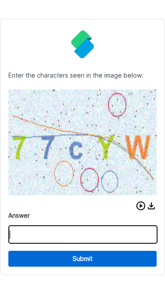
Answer (19, 215)
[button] (141, 206)
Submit (82, 258)
